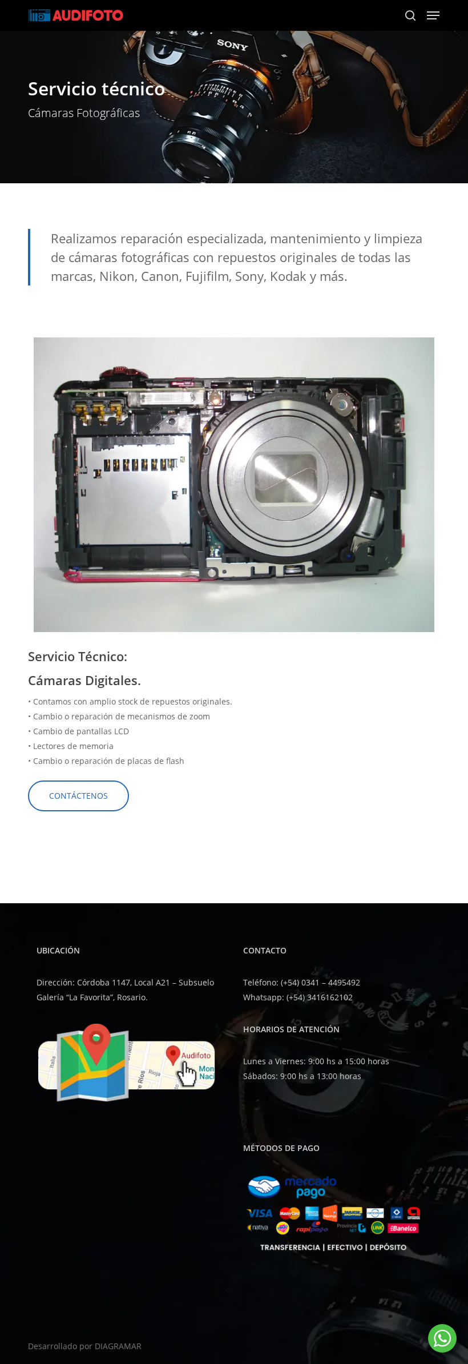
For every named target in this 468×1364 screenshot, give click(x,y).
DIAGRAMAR (118, 1346)
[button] (433, 15)
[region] (233, 482)
